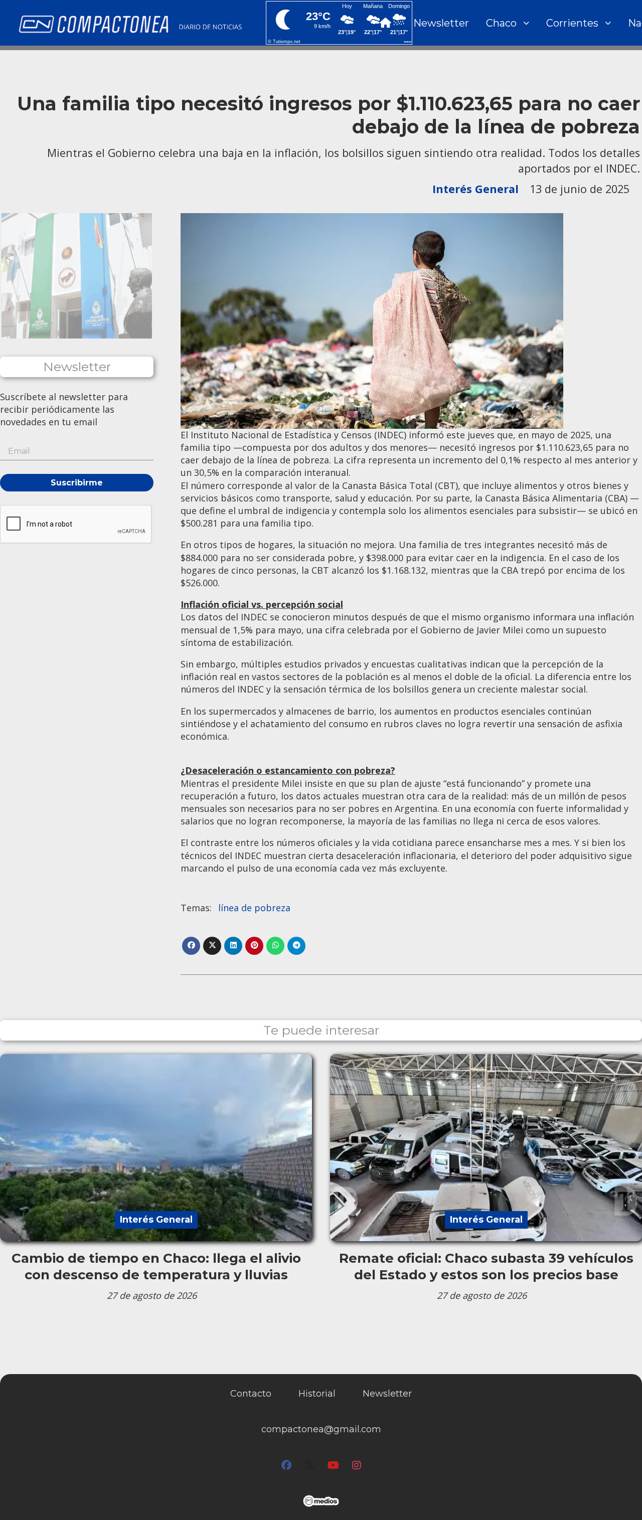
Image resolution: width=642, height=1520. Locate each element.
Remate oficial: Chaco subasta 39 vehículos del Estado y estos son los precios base (486, 1266)
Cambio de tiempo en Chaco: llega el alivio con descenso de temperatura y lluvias (156, 1266)
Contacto (250, 1393)
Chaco (501, 23)
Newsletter (441, 23)
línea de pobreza (254, 908)
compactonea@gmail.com (321, 1429)
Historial (317, 1393)
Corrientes (572, 23)
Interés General (475, 189)
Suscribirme (77, 482)
